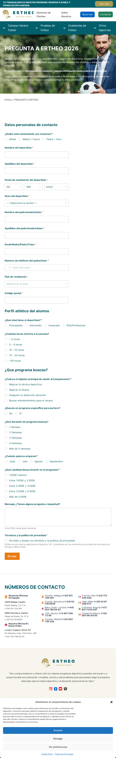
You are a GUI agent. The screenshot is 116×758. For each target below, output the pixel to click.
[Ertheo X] (65, 689)
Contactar (105, 14)
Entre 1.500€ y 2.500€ (22, 480)
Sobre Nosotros (66, 14)
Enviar (12, 556)
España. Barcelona (59, 602)
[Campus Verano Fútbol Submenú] (5, 28)
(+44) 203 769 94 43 (14, 636)
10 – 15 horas (16, 349)
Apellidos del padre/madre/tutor (25, 228)
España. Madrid (59, 620)
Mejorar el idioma (19, 389)
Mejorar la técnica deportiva (25, 384)
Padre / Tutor (54, 139)
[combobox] (37, 283)
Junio (12, 461)
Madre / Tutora (31, 139)
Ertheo (8, 99)
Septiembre (56, 461)
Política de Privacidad (64, 754)
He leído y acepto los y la (42, 540)
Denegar (58, 738)
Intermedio (35, 325)
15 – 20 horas (17, 355)
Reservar (87, 14)
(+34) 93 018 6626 (13, 619)
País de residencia (16, 276)
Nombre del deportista (19, 147)
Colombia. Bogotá (94, 608)
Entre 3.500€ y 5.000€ (22, 491)
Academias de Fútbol (77, 28)
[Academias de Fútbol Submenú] (65, 28)
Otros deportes (105, 28)
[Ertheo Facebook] (55, 689)
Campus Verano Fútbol (18, 28)
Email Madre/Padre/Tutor (20, 244)
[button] (111, 702)
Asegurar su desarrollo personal (27, 395)
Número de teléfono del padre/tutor (27, 260)
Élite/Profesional (76, 325)
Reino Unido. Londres (59, 608)
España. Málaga (59, 596)
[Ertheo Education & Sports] (18, 14)
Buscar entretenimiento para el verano (31, 400)
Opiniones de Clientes (44, 14)
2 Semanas (15, 432)
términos (39, 540)
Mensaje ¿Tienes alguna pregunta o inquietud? (32, 504)
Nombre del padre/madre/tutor (24, 212)
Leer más (104, 4)
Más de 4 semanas (20, 448)
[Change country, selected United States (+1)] (8, 267)
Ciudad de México (94, 614)
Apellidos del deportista (20, 163)
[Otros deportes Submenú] (96, 28)
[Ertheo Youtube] (60, 689)
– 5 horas (14, 339)
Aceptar (58, 730)
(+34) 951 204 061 (13, 608)
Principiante (16, 325)
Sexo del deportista (17, 196)
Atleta (12, 139)
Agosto (38, 461)
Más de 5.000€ (18, 496)
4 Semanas (15, 443)
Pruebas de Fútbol (48, 28)
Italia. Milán (94, 602)
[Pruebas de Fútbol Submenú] (38, 28)
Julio (25, 461)
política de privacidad (62, 540)
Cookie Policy (47, 754)
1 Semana (14, 427)
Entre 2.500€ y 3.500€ (22, 485)
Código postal (14, 293)
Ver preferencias (58, 746)
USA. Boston (59, 614)
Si (20, 413)
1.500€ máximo (18, 474)
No (11, 413)
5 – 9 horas (15, 344)
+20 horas (15, 360)
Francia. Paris (94, 596)
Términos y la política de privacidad (26, 535)
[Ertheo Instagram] (50, 689)
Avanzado (54, 325)
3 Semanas (15, 437)
